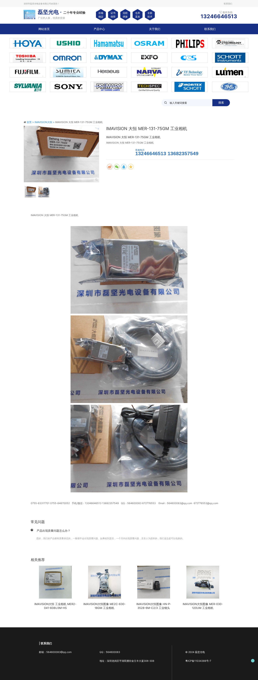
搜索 (221, 102)
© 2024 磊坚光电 (195, 652)
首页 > (31, 122)
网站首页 (44, 29)
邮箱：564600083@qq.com (55, 652)
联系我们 (210, 29)
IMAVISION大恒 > (45, 122)
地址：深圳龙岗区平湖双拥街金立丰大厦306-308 (127, 660)
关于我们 (154, 29)
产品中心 (99, 29)
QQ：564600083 (110, 652)
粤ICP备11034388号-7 (198, 660)
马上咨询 (119, 152)
